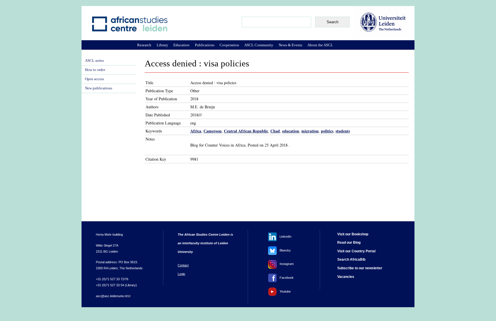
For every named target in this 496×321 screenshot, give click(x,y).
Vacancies (345, 277)
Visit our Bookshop (352, 234)
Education (181, 45)
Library (162, 45)
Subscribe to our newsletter (359, 268)
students (343, 131)
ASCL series (94, 61)
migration (310, 131)
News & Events (290, 45)
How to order (95, 70)
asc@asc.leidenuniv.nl (113, 296)
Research (144, 45)
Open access (94, 79)
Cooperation (229, 45)
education (290, 131)
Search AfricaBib (351, 259)
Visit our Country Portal (356, 251)
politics (327, 131)
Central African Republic (246, 131)
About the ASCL (320, 45)
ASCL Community (258, 45)
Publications (204, 45)
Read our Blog (349, 243)
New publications (98, 88)
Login (181, 274)
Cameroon (213, 131)
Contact (183, 265)
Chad (275, 131)
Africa (195, 131)
